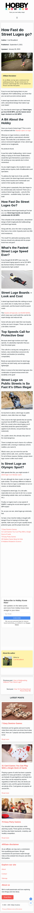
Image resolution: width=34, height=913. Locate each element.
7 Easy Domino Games (9, 529)
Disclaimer (19, 909)
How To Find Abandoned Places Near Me (22, 690)
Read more (5, 739)
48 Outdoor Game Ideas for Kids (12, 539)
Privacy (4, 909)
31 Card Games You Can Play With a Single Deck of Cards (15, 767)
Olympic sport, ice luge (23, 130)
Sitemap (4, 878)
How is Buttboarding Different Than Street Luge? (15, 681)
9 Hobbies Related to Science (11, 541)
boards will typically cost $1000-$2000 (17, 313)
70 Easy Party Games (8, 537)
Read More (7, 897)
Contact (4, 874)
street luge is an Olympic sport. (11, 475)
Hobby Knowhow (15, 905)
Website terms (11, 909)
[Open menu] (17, 18)
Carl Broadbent (18, 659)
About (4, 869)
